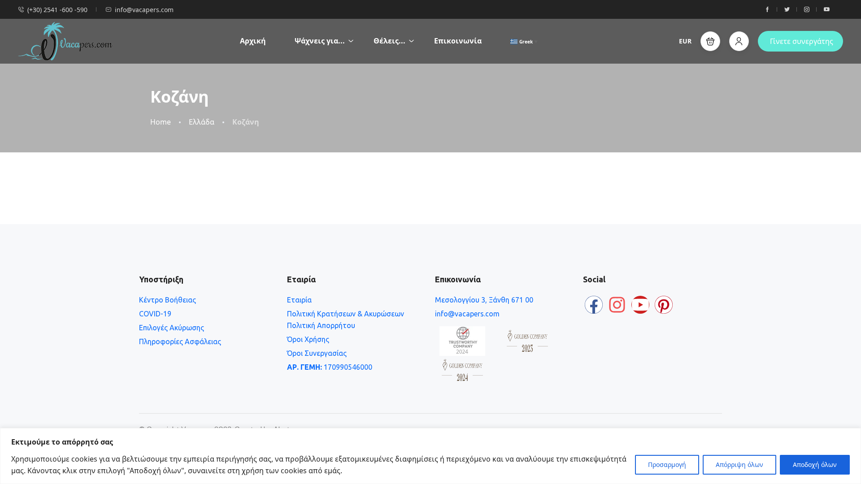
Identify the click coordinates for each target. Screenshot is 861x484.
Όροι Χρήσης (308, 339)
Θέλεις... (389, 41)
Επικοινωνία (458, 41)
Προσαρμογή (667, 464)
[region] (430, 456)
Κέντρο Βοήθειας (167, 300)
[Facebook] (594, 305)
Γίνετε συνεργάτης (801, 41)
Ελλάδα (201, 122)
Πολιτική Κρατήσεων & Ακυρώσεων (345, 314)
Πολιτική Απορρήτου (321, 325)
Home (160, 122)
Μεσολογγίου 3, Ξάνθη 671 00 (484, 300)
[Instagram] (617, 305)
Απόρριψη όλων (739, 464)
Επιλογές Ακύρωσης (171, 328)
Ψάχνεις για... (320, 41)
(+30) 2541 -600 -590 (57, 9)
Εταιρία (299, 300)
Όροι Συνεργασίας (317, 353)
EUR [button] (685, 41)
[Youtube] (640, 305)
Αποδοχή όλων (815, 464)
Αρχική (253, 41)
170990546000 (329, 367)
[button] (710, 41)
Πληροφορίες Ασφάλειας (180, 341)
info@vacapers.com (144, 9)
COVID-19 (155, 314)
